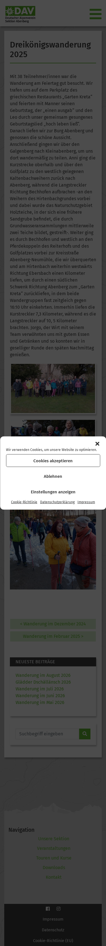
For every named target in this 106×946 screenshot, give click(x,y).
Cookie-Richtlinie (24, 502)
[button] (97, 444)
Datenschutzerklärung (57, 502)
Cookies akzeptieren (53, 460)
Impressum (86, 502)
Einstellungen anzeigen (53, 491)
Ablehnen (53, 476)
